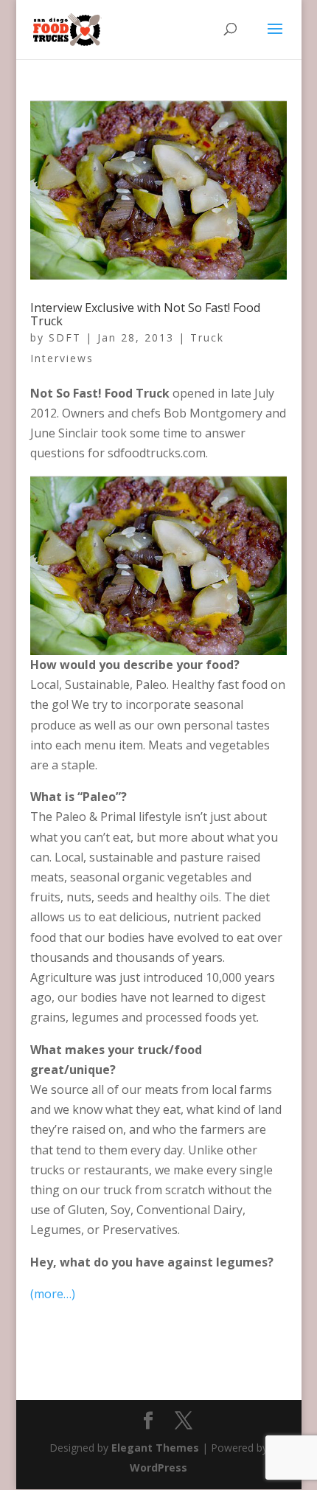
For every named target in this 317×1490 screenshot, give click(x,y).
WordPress (158, 1467)
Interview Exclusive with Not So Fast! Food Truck (145, 314)
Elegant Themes (155, 1448)
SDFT (65, 337)
